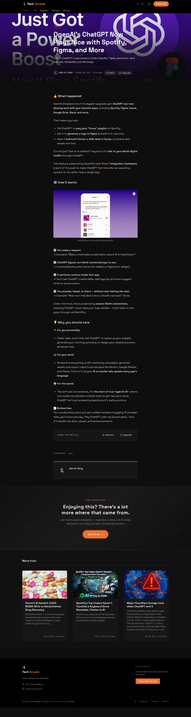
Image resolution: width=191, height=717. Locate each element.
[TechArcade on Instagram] (142, 4)
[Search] (149, 4)
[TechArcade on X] (138, 4)
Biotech (66, 11)
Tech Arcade (34, 701)
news (58, 26)
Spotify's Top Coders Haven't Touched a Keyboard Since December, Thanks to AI (94, 606)
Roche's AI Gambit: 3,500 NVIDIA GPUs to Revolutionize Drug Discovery (43, 606)
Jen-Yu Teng (76, 468)
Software (56, 11)
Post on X (109, 435)
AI (35, 11)
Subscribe (161, 4)
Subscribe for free (148, 681)
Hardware (44, 11)
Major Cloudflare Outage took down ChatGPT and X (145, 604)
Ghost (71, 701)
